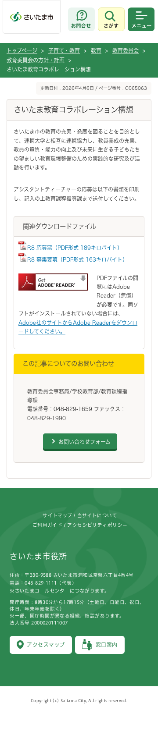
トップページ (22, 50)
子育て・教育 (64, 50)
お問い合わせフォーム (84, 441)
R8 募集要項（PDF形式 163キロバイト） (77, 259)
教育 (96, 50)
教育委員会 (125, 50)
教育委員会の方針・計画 (36, 60)
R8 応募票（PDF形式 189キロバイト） (74, 247)
